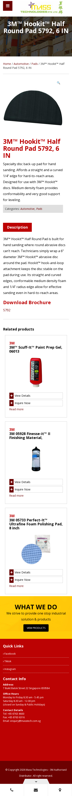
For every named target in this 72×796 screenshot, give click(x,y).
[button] (58, 83)
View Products (36, 628)
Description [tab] (17, 227)
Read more (16, 409)
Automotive (21, 64)
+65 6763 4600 (16, 713)
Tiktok (7, 661)
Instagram (10, 669)
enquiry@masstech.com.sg (25, 721)
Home (7, 64)
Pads (34, 64)
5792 (6, 310)
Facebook (10, 653)
